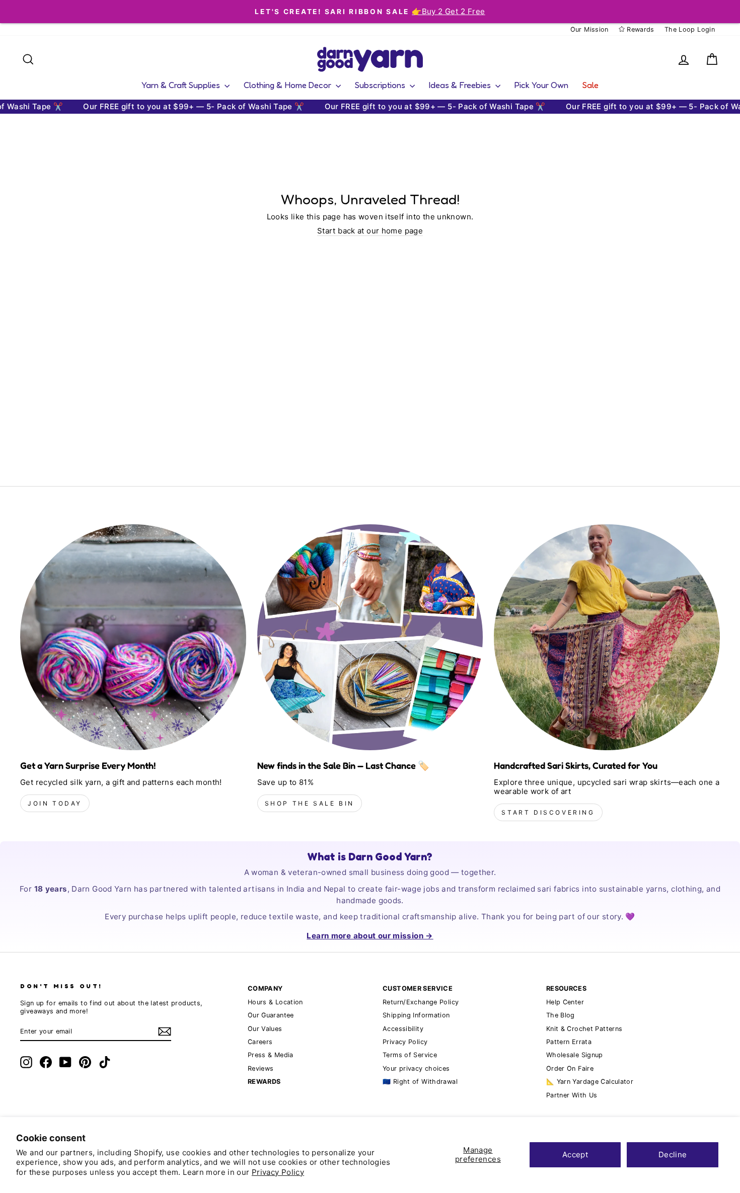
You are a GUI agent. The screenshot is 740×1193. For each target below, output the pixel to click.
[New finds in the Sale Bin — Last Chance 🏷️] (370, 637)
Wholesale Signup (574, 1055)
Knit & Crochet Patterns (584, 1028)
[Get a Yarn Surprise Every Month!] (133, 637)
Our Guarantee (271, 1015)
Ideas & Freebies (461, 84)
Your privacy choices (416, 1068)
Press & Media (270, 1055)
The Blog (560, 1015)
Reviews (261, 1068)
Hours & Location (275, 1002)
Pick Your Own (541, 84)
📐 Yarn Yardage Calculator (589, 1081)
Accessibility (403, 1028)
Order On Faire (570, 1068)
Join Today (55, 803)
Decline (672, 1154)
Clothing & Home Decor (288, 84)
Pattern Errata (568, 1042)
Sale (590, 84)
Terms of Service (410, 1055)
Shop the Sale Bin (309, 803)
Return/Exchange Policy (421, 1002)
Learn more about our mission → (370, 935)
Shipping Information (416, 1015)
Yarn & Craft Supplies (181, 84)
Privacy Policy (278, 1172)
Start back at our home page (370, 230)
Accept (575, 1154)
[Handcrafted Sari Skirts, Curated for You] (607, 637)
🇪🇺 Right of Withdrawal (420, 1081)
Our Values (265, 1028)
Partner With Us (572, 1095)
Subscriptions (381, 84)
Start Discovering (548, 812)
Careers (260, 1042)
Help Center (565, 1002)
